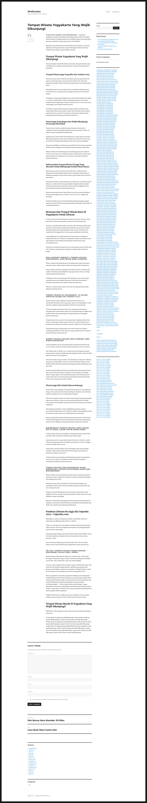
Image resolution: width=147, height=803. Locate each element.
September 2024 (33, 748)
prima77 (110, 322)
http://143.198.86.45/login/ (103, 361)
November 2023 (32, 764)
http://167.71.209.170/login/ (103, 407)
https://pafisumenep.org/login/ (104, 386)
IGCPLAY (112, 189)
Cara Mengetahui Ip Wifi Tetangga (106, 41)
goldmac (98, 337)
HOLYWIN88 (115, 174)
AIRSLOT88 (106, 73)
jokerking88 (104, 350)
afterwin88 (109, 342)
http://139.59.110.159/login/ (103, 412)
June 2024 (31, 753)
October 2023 (32, 766)
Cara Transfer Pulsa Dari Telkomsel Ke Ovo (108, 39)
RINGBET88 (113, 274)
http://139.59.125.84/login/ (103, 410)
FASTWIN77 (99, 136)
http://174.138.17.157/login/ (103, 364)
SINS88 (105, 287)
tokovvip (107, 324)
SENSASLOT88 (106, 280)
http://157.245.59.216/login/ (103, 359)
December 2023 (32, 762)
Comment (31, 653)
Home (108, 12)
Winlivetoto (34, 11)
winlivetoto (30, 39)
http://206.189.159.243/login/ (103, 365)
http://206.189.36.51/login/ (103, 378)
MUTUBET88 (106, 214)
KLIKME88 (99, 194)
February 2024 (32, 759)
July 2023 (31, 770)
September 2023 (33, 767)
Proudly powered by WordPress (42, 795)
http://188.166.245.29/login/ (103, 375)
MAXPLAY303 (113, 208)
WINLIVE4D (110, 313)
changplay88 (99, 333)
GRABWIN (110, 169)
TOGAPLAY (111, 308)
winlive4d (98, 340)
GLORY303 (107, 160)
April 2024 (31, 756)
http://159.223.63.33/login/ (103, 399)
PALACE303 (115, 242)
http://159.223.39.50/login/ (103, 369)
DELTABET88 (108, 115)
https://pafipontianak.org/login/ (104, 396)
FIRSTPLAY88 (106, 141)
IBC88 (117, 181)
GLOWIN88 (104, 165)
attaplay (115, 343)
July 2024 (31, 751)
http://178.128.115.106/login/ (103, 367)
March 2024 (32, 758)
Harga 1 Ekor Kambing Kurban (105, 49)
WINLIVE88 (105, 317)
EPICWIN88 (112, 128)
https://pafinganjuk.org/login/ (104, 398)
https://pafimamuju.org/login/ (104, 380)
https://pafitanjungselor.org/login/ (105, 391)
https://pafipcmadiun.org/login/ (104, 390)
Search (98, 25)
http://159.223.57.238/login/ (103, 415)
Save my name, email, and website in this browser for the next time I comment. (49, 699)
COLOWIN (104, 95)
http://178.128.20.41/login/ (103, 402)
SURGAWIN (114, 301)
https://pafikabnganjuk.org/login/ (104, 393)
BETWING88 (99, 84)
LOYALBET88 (111, 202)
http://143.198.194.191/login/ (103, 414)
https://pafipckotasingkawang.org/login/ (106, 385)
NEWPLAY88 (113, 221)
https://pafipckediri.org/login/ (104, 381)
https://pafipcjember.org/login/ (104, 388)
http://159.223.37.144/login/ (103, 370)
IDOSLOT (114, 184)
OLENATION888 (112, 234)
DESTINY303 (113, 121)
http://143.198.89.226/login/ (103, 377)
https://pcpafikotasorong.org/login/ (105, 383)
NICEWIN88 (106, 227)
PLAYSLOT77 (113, 253)
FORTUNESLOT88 (100, 152)
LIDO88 (104, 198)
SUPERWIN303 (100, 296)
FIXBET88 (98, 147)
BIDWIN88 (99, 91)
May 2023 (31, 774)
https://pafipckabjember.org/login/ (105, 394)
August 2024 (32, 750)
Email (30, 684)
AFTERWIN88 (99, 70)
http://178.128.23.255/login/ (103, 417)
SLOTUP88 (106, 290)
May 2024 (31, 754)
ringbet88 (115, 345)
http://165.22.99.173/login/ (103, 362)
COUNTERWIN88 (100, 104)
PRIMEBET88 (107, 268)
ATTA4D (110, 79)
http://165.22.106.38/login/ (103, 373)
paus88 (98, 327)
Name (30, 676)
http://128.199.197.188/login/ (103, 404)
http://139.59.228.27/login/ (103, 372)
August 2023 (32, 769)
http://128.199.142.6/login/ (103, 401)
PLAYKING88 (99, 248)
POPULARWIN (99, 261)
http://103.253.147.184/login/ (103, 409)
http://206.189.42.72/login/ (103, 406)
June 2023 (31, 772)
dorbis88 (105, 351)
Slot (30, 785)
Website (30, 691)
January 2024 (32, 761)
